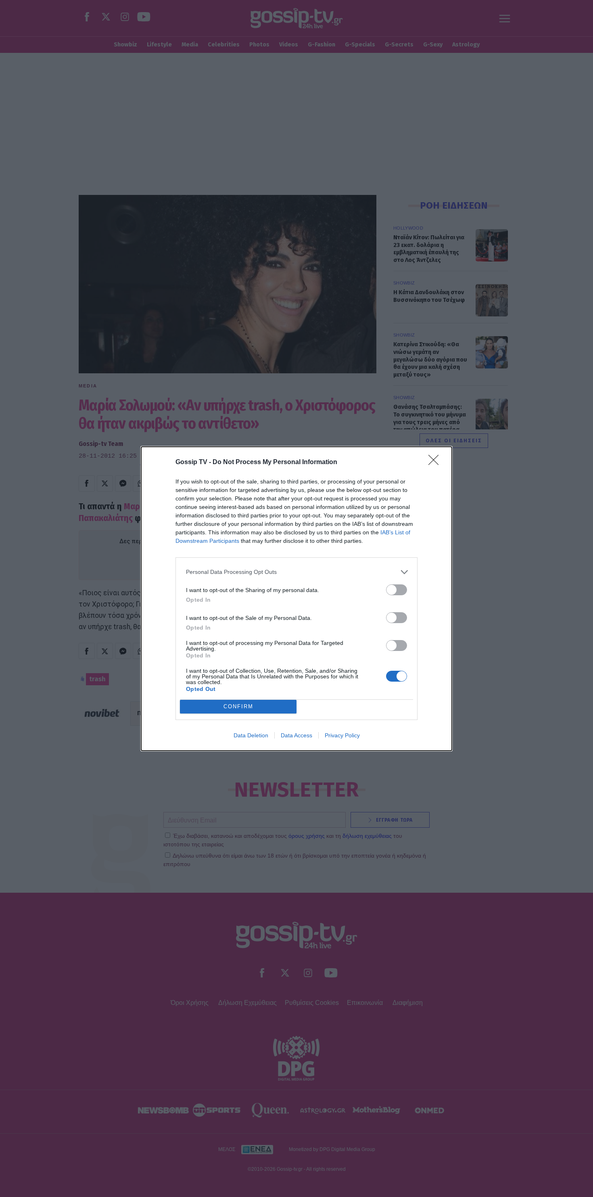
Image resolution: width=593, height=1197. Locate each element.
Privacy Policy (342, 735)
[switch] (396, 589)
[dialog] (296, 599)
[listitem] (296, 572)
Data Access (296, 735)
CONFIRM (238, 706)
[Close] (436, 462)
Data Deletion (251, 735)
